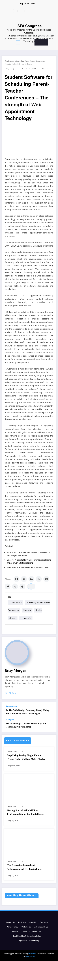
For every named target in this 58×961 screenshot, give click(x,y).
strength (8, 64)
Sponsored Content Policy (29, 940)
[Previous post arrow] (51, 710)
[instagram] (36, 11)
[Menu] (18, 43)
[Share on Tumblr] (15, 586)
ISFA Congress (29, 25)
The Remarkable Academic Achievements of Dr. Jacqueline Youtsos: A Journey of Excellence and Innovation (26, 867)
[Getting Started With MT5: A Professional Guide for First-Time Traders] (29, 789)
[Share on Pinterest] (46, 579)
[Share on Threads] (22, 586)
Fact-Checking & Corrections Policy (27, 936)
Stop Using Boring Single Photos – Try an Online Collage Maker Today (26, 757)
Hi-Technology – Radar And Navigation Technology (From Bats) (26, 725)
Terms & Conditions (19, 931)
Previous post (11, 706)
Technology (29, 64)
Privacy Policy (12, 926)
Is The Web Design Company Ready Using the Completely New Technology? (27, 712)
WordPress (32, 953)
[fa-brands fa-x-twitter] (22, 11)
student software (18, 64)
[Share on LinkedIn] (31, 579)
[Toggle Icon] (33, 41)
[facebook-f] (15, 11)
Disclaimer (44, 922)
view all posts (10, 693)
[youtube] (43, 11)
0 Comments (46, 69)
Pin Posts (22, 922)
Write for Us (26, 926)
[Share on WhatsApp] (39, 579)
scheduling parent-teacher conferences (30, 61)
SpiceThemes (30, 956)
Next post (10, 719)
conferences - (10, 61)
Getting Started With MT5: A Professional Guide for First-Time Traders (24, 812)
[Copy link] (31, 586)
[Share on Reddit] (8, 586)
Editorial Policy (37, 931)
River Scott (12, 752)
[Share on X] (24, 579)
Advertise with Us (41, 926)
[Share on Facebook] (16, 579)
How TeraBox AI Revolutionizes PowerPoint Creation (29, 567)
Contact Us (10, 922)
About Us (33, 922)
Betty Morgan (10, 69)
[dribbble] (29, 11)
